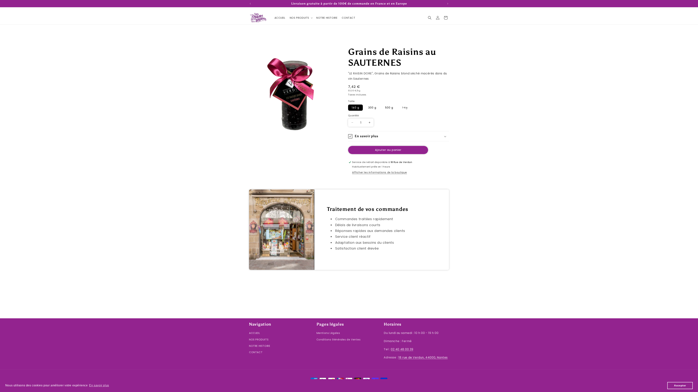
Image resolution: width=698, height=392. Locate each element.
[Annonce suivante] (448, 3)
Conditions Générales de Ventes (338, 339)
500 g (389, 107)
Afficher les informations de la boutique (379, 172)
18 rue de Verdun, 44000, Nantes (423, 357)
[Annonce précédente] (250, 3)
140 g (355, 107)
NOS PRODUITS (258, 339)
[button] (301, 18)
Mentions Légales (328, 333)
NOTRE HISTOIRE (259, 346)
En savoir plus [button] (99, 385)
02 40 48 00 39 (402, 349)
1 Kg (406, 108)
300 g (372, 107)
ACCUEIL (254, 333)
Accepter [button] (680, 385)
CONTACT (255, 352)
